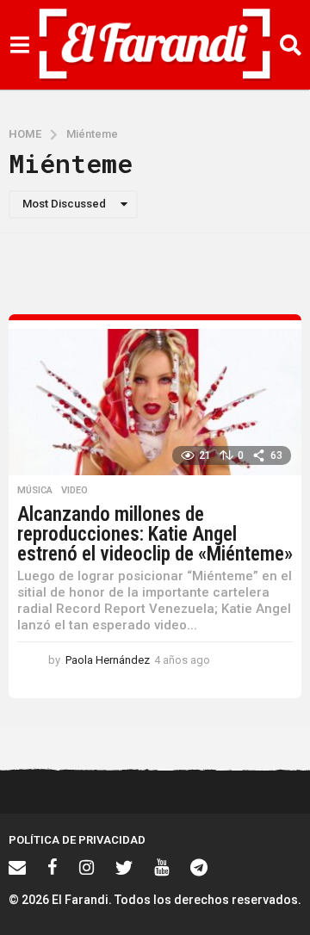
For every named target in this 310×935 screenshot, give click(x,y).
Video (74, 491)
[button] (19, 45)
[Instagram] (86, 867)
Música (35, 491)
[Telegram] (199, 867)
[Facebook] (52, 867)
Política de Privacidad (77, 839)
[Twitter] (124, 867)
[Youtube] (161, 867)
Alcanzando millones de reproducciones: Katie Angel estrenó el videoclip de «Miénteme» (155, 534)
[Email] (17, 867)
